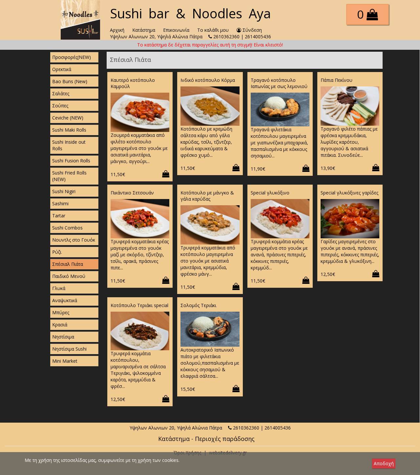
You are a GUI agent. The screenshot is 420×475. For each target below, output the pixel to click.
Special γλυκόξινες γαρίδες (349, 193)
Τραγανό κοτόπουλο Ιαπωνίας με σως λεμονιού (279, 83)
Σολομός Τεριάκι (198, 305)
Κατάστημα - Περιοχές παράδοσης (206, 439)
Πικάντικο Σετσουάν (132, 193)
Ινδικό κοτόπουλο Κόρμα (207, 80)
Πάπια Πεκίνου (336, 80)
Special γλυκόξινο (270, 193)
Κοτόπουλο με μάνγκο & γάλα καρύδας (207, 196)
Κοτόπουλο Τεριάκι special (139, 305)
